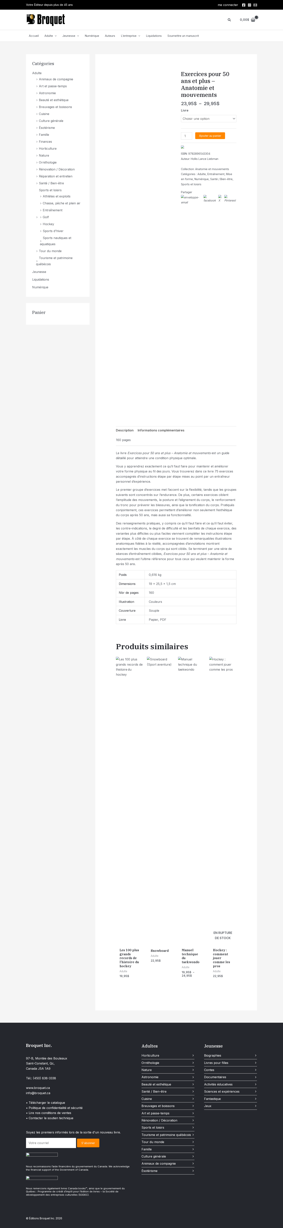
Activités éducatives (218, 1084)
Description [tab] (125, 430)
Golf (46, 217)
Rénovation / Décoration (57, 169)
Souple (154, 610)
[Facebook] (243, 5)
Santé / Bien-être (51, 183)
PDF (163, 620)
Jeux (207, 1106)
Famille (44, 135)
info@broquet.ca (38, 1093)
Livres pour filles (216, 1063)
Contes (209, 1070)
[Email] (255, 5)
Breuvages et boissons (55, 107)
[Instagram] (249, 5)
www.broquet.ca (38, 1088)
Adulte (48, 36)
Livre (184, 110)
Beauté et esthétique (54, 100)
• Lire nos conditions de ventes (48, 1113)
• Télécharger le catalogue (45, 1103)
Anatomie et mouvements (212, 169)
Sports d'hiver (53, 231)
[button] (229, 20)
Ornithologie (48, 162)
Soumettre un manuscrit (183, 36)
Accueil (34, 36)
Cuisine (44, 114)
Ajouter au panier (210, 136)
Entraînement (52, 210)
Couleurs (155, 602)
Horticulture (48, 148)
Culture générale (51, 121)
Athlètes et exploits (56, 196)
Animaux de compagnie (56, 79)
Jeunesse (68, 36)
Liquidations (154, 36)
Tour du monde (50, 251)
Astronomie (47, 93)
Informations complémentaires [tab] (161, 430)
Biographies (212, 1055)
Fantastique (212, 1099)
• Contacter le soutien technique (49, 1118)
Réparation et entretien (55, 176)
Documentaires (215, 1077)
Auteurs (110, 36)
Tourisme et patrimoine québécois (166, 1135)
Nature (44, 155)
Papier (153, 620)
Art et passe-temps (53, 86)
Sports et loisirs (50, 190)
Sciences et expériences (221, 1091)
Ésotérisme (47, 128)
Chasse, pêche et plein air (61, 203)
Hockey (48, 224)
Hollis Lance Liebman (204, 158)
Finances (45, 141)
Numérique (92, 36)
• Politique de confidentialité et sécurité (54, 1108)
